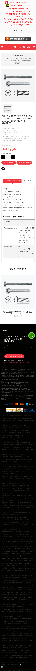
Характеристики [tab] (12, 181)
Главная (16, 56)
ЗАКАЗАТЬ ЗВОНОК (32, 335)
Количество (6, 153)
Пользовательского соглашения (16, 363)
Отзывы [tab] (27, 181)
